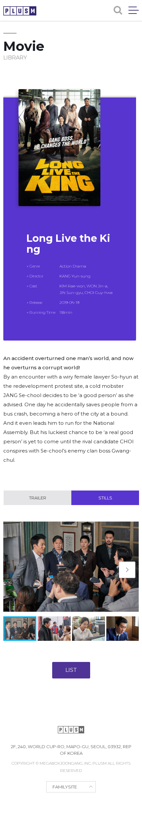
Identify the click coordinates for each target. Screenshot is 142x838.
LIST (71, 670)
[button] (127, 570)
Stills (105, 497)
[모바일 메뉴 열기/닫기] (133, 10)
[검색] (118, 10)
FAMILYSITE (65, 786)
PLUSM (19, 11)
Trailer (37, 497)
